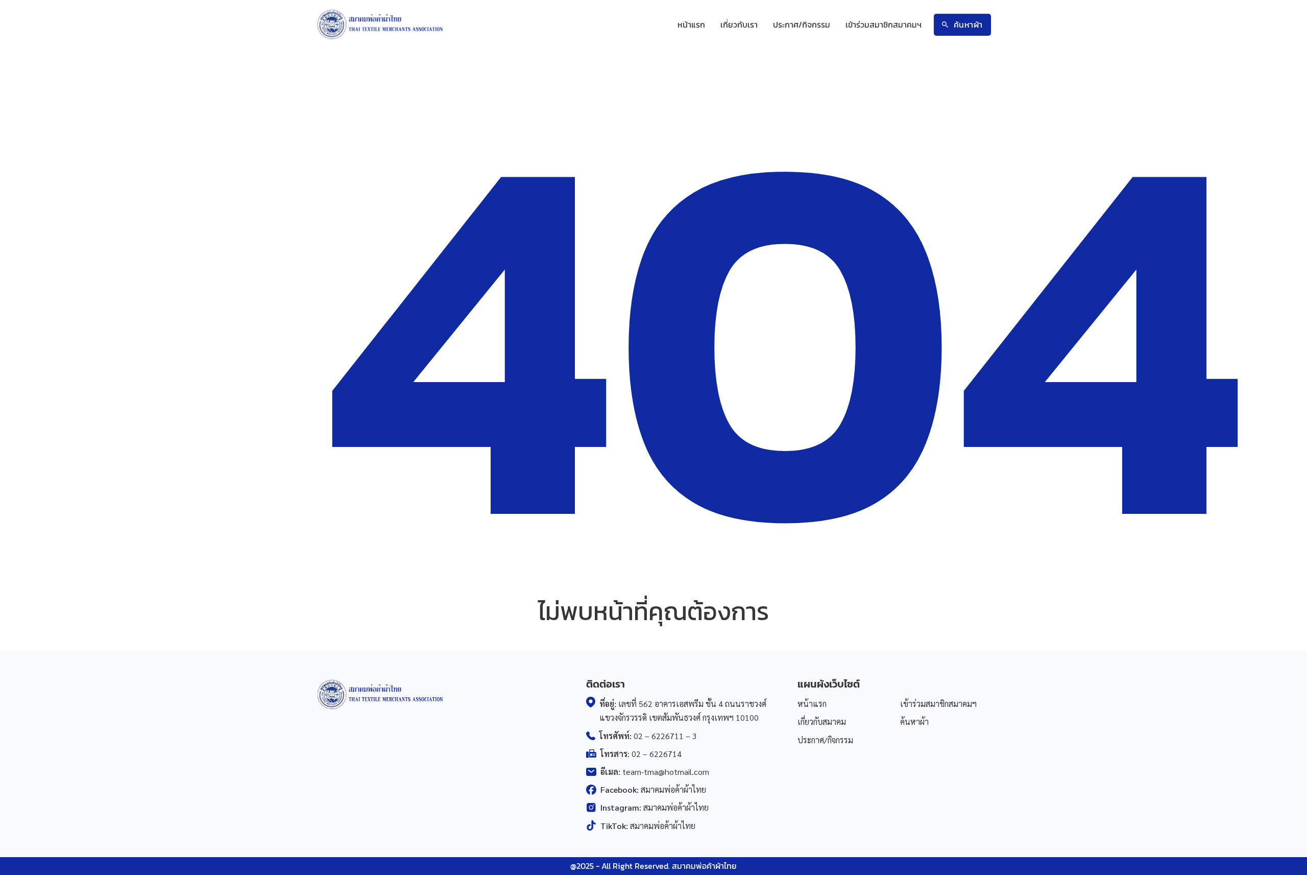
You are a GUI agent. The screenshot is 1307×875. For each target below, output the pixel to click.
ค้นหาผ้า (968, 24)
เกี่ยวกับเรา (739, 24)
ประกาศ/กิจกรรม (801, 24)
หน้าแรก (691, 24)
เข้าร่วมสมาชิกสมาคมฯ (883, 24)
